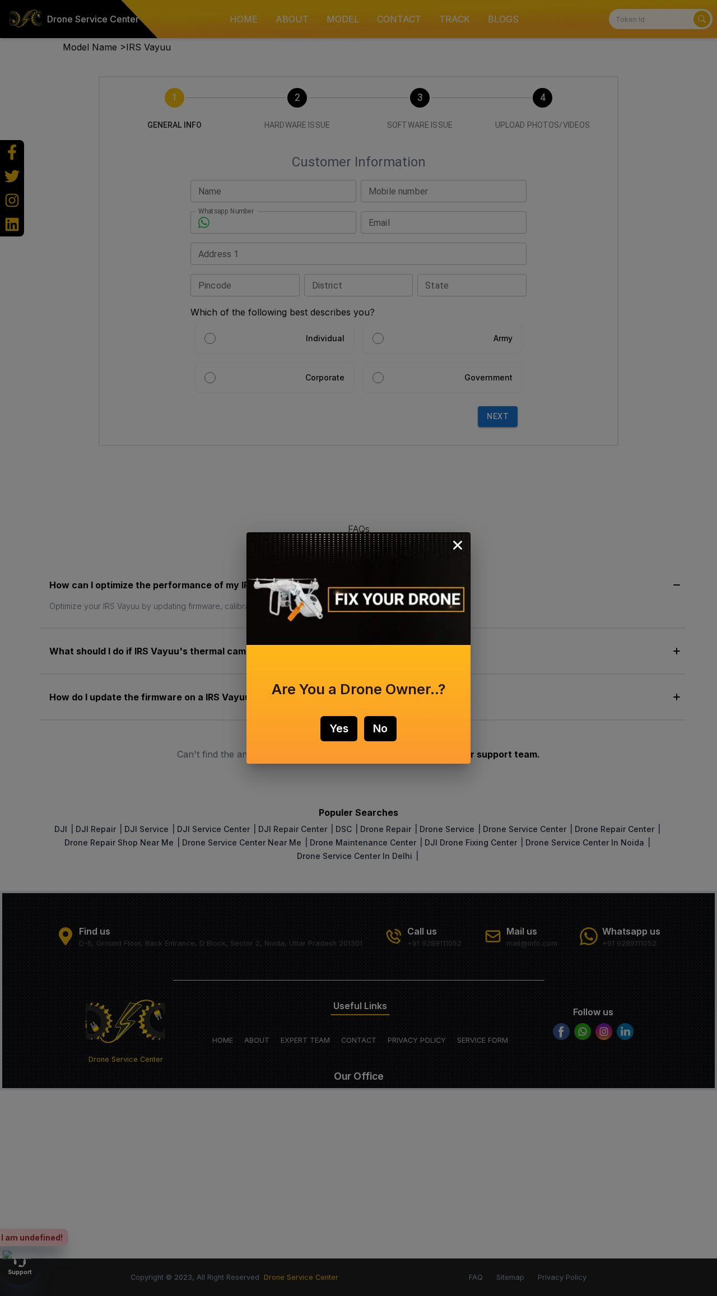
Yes (338, 728)
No (380, 728)
